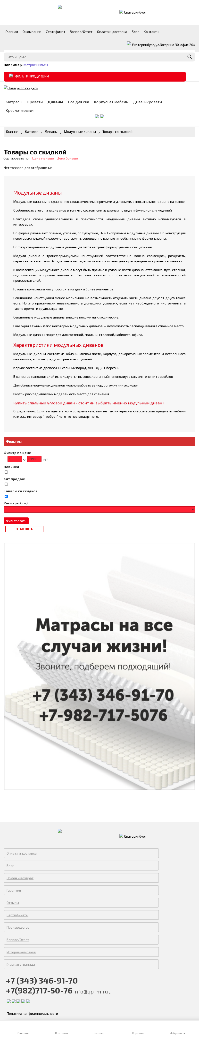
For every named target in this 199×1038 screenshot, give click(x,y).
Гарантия (14, 890)
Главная (12, 131)
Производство (18, 927)
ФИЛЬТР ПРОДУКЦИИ (32, 76)
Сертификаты (17, 915)
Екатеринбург (135, 12)
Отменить (24, 529)
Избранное (176, 1033)
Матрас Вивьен (36, 65)
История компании (21, 952)
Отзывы (13, 903)
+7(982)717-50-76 (39, 990)
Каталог (99, 1033)
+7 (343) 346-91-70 (42, 980)
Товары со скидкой (23, 88)
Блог (10, 866)
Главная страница (21, 964)
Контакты (61, 1033)
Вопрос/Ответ (18, 940)
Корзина (138, 1033)
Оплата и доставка (22, 853)
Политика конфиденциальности (32, 1013)
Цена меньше (43, 158)
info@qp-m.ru (90, 991)
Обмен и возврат (20, 878)
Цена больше (67, 158)
